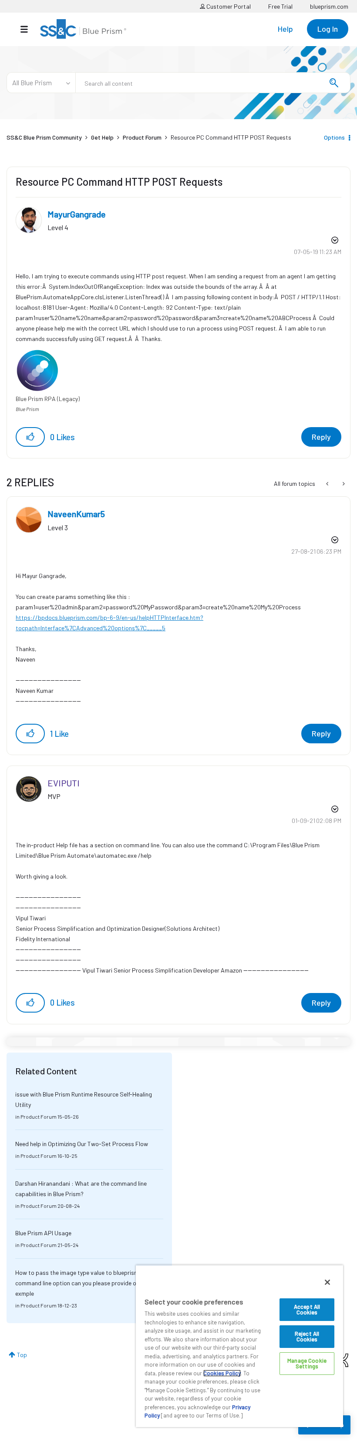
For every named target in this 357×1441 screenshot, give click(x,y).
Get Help (102, 137)
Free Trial (280, 6)
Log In (327, 28)
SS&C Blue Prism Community (44, 137)
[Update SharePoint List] (328, 483)
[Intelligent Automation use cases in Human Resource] (342, 483)
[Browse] (28, 29)
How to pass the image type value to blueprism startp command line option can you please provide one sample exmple (89, 1283)
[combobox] (212, 82)
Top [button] (22, 1354)
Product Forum (142, 137)
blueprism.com (329, 6)
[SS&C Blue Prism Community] (83, 29)
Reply (321, 436)
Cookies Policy (222, 1373)
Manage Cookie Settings (307, 1363)
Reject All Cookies (307, 1336)
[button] (30, 437)
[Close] (327, 1282)
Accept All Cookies (307, 1309)
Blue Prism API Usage (43, 1233)
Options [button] (334, 137)
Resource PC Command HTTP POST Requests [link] (231, 137)
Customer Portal (228, 6)
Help (285, 28)
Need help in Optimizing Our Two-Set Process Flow (81, 1143)
